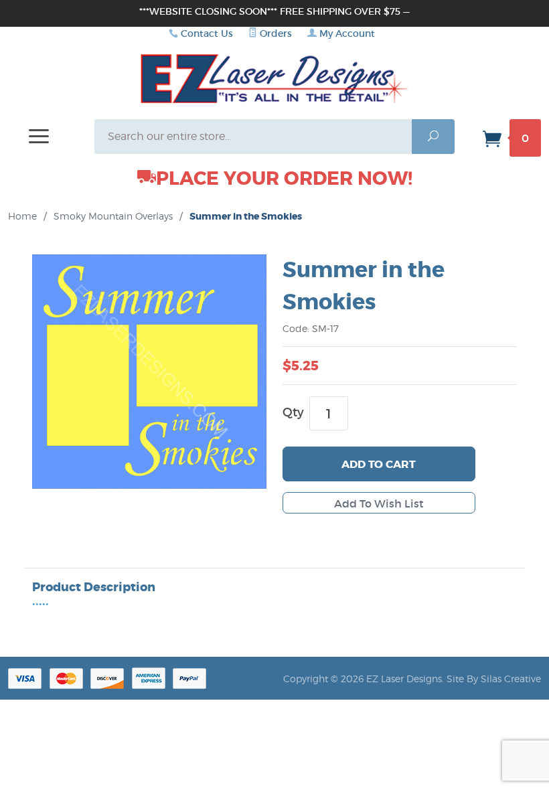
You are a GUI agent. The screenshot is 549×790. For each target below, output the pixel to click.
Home (22, 216)
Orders (274, 33)
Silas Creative (511, 678)
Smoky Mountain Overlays (113, 216)
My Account (346, 33)
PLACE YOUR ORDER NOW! (284, 179)
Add (378, 464)
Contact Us (207, 33)
